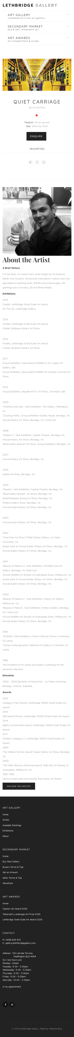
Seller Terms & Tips (12, 877)
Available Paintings (12, 825)
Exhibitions (8, 830)
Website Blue (55, 1028)
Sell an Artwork (10, 872)
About (6, 836)
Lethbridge (30, 5)
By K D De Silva (37, 107)
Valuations (8, 883)
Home (5, 814)
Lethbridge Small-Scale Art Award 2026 (22, 919)
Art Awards (23, 39)
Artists (6, 819)
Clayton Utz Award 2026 (15, 908)
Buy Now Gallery (11, 861)
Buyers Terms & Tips (13, 867)
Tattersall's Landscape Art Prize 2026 (21, 914)
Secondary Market (25, 28)
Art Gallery (26, 16)
